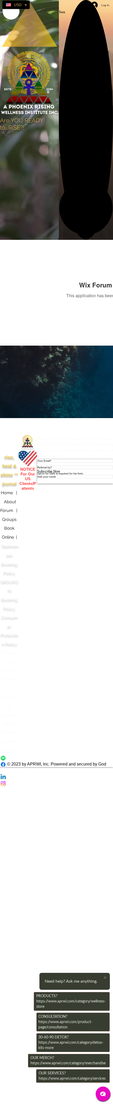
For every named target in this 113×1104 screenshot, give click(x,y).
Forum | (9, 510)
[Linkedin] (56, 777)
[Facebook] (56, 764)
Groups (9, 519)
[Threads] (56, 771)
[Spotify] (56, 758)
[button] (86, 208)
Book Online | (8, 537)
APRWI (28, 426)
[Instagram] (56, 783)
